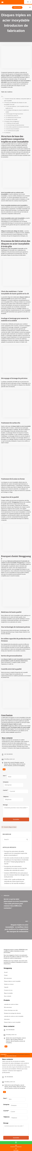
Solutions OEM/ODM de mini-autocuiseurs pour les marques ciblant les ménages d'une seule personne (16, 875)
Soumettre (16, 819)
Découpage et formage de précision (15, 113)
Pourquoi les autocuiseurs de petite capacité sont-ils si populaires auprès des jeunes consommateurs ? (15, 853)
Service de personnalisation (13, 128)
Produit (5, 975)
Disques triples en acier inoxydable (12, 981)
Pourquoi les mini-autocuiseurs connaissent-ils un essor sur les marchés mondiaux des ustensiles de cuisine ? (15, 868)
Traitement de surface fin (12, 115)
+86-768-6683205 (8, 754)
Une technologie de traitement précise (15, 125)
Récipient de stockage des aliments (12, 1013)
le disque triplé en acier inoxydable (21, 426)
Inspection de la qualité (12, 119)
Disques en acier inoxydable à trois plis (12, 248)
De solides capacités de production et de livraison (18, 127)
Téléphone (5, 796)
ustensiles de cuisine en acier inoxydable (13, 1016)
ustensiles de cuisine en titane (11, 1004)
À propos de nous (8, 990)
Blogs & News (12, 827)
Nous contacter (7, 996)
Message (5, 804)
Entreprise (5, 782)
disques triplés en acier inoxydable (11, 75)
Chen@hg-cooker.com (9, 759)
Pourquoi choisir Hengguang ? (12, 121)
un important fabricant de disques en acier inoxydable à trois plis (16, 80)
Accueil (5, 972)
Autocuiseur (7, 1019)
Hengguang (15, 502)
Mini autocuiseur (8, 978)
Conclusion (7, 132)
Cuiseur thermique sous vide (11, 1010)
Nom (4, 775)
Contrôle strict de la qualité (13, 130)
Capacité (6, 987)
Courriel (5, 790)
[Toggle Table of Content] (2, 96)
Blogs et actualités (8, 993)
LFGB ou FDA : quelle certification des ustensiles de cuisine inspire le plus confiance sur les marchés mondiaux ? (14, 881)
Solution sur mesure (9, 984)
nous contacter (10, 732)
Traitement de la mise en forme (14, 117)
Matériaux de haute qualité (13, 123)
